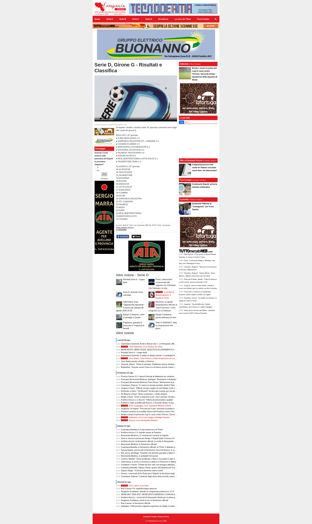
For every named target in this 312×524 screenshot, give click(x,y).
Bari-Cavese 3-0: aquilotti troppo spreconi (139, 489)
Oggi (181, 122)
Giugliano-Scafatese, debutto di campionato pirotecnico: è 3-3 (147, 491)
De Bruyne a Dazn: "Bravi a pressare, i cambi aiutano (144, 394)
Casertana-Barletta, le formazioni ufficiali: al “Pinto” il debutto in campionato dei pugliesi (158, 447)
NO (98, 170)
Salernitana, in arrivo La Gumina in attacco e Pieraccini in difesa (148, 462)
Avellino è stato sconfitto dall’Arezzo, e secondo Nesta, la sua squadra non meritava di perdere (161, 403)
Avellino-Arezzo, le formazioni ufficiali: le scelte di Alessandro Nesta (150, 441)
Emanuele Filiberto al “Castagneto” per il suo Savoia (203, 207)
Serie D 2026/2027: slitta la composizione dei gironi (166, 325)
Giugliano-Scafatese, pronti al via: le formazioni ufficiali (144, 500)
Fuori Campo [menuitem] (203, 19)
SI (97, 167)
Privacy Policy (163, 517)
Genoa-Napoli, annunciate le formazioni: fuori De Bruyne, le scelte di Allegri (153, 450)
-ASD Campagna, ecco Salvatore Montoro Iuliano (146, 406)
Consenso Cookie (150, 517)
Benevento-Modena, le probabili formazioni (139, 456)
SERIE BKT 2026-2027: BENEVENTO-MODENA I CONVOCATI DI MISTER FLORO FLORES (162, 494)
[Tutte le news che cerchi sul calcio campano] (110, 7)
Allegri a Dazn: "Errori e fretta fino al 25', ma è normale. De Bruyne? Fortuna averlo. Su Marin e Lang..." (165, 397)
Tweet (137, 236)
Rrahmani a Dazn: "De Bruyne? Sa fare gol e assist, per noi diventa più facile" (154, 391)
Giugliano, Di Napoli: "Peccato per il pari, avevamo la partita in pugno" (151, 409)
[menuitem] (215, 19)
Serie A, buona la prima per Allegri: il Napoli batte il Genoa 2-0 (147, 438)
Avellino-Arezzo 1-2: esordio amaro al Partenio (141, 432)
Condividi (124, 236)
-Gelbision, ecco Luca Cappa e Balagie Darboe (145, 417)
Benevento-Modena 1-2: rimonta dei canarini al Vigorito (145, 435)
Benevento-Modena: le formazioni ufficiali (139, 444)
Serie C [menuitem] (135, 19)
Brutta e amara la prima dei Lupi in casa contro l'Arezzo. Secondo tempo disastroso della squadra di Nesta (166, 414)
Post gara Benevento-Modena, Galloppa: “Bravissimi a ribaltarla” (148, 379)
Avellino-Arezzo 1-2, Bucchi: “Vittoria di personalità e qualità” (147, 400)
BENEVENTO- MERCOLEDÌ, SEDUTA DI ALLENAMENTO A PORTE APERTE (155, 350)
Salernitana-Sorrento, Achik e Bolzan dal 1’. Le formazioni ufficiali (149, 344)
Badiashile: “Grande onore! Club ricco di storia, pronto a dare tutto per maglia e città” (157, 367)
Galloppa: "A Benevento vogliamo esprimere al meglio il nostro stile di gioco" (154, 506)
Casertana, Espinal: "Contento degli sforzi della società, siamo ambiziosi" (152, 476)
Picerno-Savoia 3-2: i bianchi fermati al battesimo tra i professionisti (150, 376)
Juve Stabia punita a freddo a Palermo (137, 361)
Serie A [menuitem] (109, 19)
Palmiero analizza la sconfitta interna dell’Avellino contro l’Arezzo (149, 412)
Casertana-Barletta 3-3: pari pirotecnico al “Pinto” (142, 430)
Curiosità (184, 199)
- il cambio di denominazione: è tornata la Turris (165, 295)
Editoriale (184, 64)
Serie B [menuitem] (122, 19)
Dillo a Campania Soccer (191, 160)
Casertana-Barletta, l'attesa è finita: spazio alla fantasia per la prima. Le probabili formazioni (160, 468)
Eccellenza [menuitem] (163, 19)
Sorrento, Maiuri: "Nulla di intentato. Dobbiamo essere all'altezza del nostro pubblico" (157, 364)
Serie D (125, 225)
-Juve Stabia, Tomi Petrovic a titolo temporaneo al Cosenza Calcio (153, 358)
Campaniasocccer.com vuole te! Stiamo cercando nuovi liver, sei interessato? (204, 167)
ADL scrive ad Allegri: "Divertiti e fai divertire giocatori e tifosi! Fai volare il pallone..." (157, 453)
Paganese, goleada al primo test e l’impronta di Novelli (133, 325)
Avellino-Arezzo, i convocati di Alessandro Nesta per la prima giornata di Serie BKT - (157, 497)
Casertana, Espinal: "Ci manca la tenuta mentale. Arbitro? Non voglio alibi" (153, 385)
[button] (104, 174)
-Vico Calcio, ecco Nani (135, 486)
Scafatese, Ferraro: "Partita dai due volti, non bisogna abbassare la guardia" (153, 465)
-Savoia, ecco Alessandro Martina (139, 420)
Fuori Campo (186, 180)
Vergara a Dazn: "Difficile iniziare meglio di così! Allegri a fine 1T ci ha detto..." (154, 388)
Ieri (186, 122)
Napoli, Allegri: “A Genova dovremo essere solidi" (142, 471)
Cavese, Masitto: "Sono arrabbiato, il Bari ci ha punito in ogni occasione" (152, 459)
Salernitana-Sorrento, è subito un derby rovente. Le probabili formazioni (151, 355)
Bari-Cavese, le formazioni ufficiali (135, 503)
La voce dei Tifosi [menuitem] (183, 19)
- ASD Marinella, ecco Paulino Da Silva (142, 347)
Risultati (104, 179)
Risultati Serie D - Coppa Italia (134, 353)
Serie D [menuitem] (148, 19)
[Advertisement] (198, 141)
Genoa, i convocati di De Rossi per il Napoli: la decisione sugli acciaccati (152, 473)
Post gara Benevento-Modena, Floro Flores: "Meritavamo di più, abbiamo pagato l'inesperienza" (162, 382)
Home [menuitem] (97, 19)
